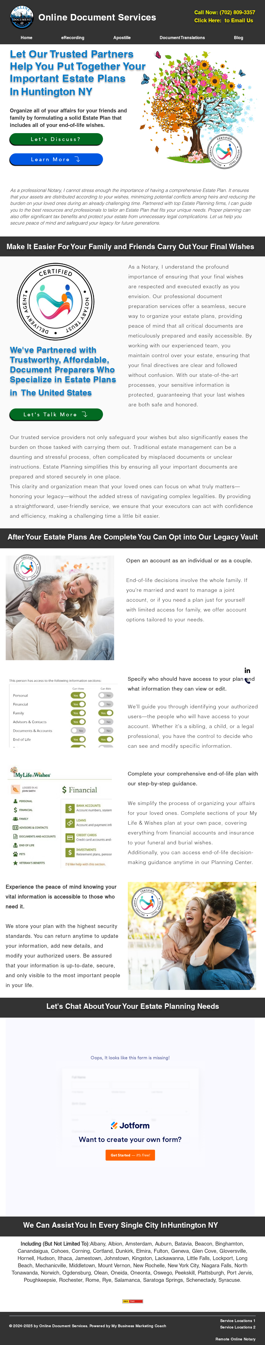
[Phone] (247, 681)
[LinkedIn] (247, 670)
